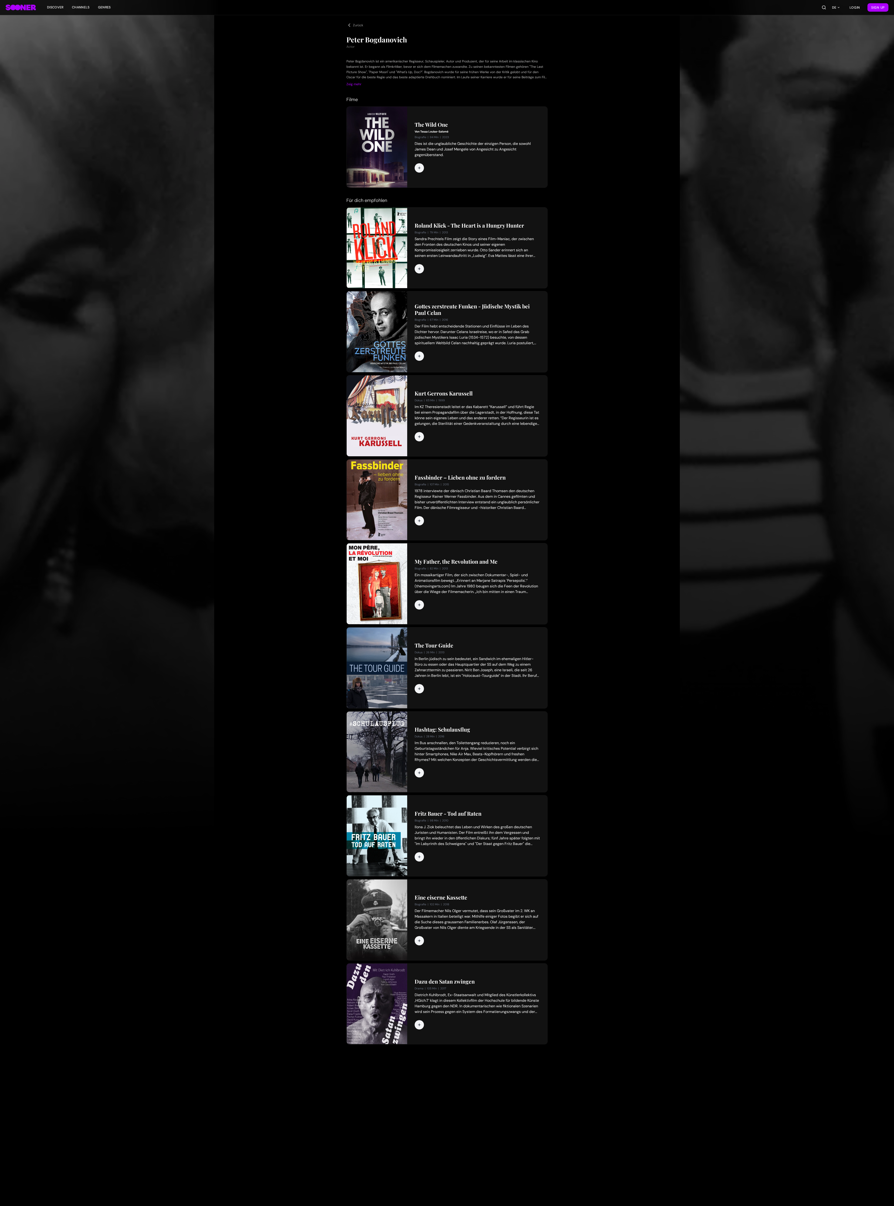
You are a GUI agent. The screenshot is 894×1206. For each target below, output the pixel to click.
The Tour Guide (434, 645)
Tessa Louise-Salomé (434, 131)
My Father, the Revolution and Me (456, 561)
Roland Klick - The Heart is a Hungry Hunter (469, 225)
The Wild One (431, 124)
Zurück (358, 25)
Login (855, 7)
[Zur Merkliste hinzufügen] (419, 168)
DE (834, 7)
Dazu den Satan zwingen (445, 981)
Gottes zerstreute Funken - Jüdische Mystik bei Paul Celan (472, 309)
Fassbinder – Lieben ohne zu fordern (460, 477)
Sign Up (878, 7)
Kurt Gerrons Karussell (444, 393)
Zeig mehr (353, 84)
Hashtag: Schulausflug (442, 729)
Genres (104, 7)
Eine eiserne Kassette (441, 897)
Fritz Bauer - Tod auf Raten (448, 813)
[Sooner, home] (21, 7)
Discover (55, 7)
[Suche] (824, 7)
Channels (81, 7)
